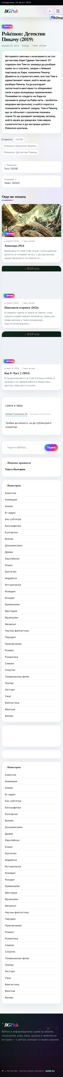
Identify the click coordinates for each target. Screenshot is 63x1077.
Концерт (10, 597)
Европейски (12, 558)
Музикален (11, 617)
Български (11, 532)
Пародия (10, 637)
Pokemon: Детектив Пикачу (20, 152)
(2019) (19, 139)
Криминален (12, 604)
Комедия (10, 591)
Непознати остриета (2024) (21, 307)
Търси (51, 447)
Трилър (9, 683)
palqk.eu (50, 1071)
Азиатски (10, 493)
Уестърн (10, 689)
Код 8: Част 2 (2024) (17, 373)
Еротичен (10, 571)
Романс (9, 650)
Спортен (10, 669)
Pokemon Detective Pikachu (20, 145)
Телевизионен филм (17, 676)
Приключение (13, 643)
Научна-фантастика (17, 630)
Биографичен (13, 525)
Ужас (8, 696)
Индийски (11, 578)
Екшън (9, 565)
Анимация (11, 499)
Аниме (9, 506)
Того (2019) (11, 168)
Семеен (9, 663)
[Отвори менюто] (58, 11)
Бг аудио (10, 512)
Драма (9, 551)
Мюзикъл (10, 624)
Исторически (13, 584)
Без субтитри (13, 519)
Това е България (15, 469)
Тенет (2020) (12, 182)
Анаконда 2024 (14, 245)
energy (25, 45)
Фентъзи (10, 709)
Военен (9, 538)
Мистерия (11, 611)
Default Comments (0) (17, 414)
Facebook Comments (40, 414)
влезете (23, 422)
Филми (9, 715)
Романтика (11, 656)
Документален (13, 545)
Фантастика (12, 702)
